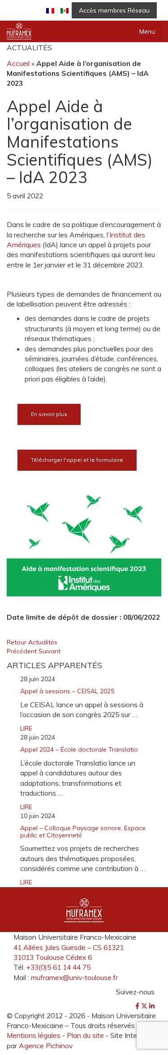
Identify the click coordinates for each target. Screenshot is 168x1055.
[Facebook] (138, 1006)
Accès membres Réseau (114, 10)
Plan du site (85, 1035)
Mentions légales (33, 1035)
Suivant (49, 651)
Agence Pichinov (46, 1045)
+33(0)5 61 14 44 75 (58, 967)
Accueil (18, 63)
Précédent (23, 651)
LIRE (26, 728)
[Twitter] (145, 1006)
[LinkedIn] (152, 1006)
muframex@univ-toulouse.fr (74, 977)
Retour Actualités (32, 642)
